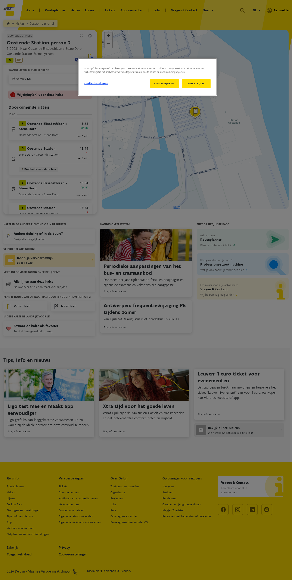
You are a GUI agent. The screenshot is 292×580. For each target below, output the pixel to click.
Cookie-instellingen (96, 83)
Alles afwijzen (196, 83)
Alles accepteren (164, 83)
